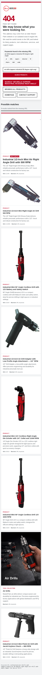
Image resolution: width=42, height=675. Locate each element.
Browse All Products (15, 89)
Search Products (21, 75)
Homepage (9, 95)
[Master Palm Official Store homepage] (10, 11)
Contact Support (27, 95)
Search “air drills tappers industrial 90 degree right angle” (21, 83)
